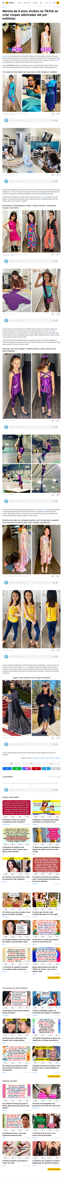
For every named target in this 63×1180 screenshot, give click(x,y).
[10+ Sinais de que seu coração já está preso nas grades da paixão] (16, 900)
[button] (11, 763)
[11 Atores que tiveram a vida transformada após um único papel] (46, 900)
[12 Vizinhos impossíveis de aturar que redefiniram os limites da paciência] (46, 1026)
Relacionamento (6, 824)
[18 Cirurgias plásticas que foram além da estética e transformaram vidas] (16, 927)
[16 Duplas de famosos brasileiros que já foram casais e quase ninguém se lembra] (46, 1053)
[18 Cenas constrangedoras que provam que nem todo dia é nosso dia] (46, 1091)
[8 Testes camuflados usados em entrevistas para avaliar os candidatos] (46, 999)
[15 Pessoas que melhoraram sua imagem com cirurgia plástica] (16, 1026)
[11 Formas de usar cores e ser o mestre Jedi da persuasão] (46, 1121)
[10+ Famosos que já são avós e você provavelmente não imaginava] (16, 865)
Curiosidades (5, 1015)
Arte (3, 854)
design (57, 60)
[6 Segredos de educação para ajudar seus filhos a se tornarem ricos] (46, 808)
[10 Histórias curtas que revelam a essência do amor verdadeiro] (16, 808)
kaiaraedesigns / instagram (38, 758)
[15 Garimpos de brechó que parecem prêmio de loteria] (16, 999)
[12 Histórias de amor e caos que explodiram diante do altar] (16, 1121)
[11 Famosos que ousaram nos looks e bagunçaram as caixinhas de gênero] (46, 1149)
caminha (42, 197)
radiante (25, 667)
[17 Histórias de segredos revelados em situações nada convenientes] (16, 955)
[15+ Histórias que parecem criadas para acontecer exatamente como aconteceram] (16, 1053)
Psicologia (34, 824)
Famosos (34, 916)
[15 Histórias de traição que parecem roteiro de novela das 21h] (46, 927)
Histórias (34, 944)
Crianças (4, 881)
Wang (17, 191)
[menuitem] (19, 3)
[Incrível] (10, 3)
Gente (3, 7)
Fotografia (34, 1108)
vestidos (43, 509)
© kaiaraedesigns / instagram (8, 113)
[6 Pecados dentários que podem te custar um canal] (16, 1149)
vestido (50, 331)
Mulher (34, 854)
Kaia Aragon (5, 56)
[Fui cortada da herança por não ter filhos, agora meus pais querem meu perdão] (16, 1091)
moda (11, 191)
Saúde (4, 1165)
